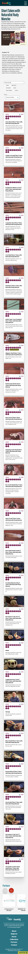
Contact (14, 945)
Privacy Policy (17, 950)
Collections (14, 939)
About (14, 931)
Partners (14, 5)
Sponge (7, 711)
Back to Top (22, 952)
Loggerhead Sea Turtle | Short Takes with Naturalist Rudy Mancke (13, 681)
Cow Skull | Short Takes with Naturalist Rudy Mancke (13, 255)
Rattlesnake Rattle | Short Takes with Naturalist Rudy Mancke (13, 385)
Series (14, 937)
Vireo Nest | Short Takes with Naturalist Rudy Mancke (13, 122)
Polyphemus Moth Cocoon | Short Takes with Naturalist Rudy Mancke (13, 189)
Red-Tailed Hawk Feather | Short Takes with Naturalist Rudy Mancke (13, 552)
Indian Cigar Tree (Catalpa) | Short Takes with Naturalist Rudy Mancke (13, 321)
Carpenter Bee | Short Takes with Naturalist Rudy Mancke (13, 223)
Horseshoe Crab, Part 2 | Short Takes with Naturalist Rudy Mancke (13, 618)
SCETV (9, 919)
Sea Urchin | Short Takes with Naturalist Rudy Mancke (13, 803)
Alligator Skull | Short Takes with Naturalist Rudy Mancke (13, 353)
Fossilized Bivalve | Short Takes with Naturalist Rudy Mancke (13, 584)
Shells (7, 650)
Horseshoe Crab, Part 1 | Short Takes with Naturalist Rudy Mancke (13, 836)
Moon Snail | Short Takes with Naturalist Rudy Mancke (13, 741)
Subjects (14, 934)
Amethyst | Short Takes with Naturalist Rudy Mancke (13, 286)
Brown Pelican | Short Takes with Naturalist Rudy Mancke (13, 772)
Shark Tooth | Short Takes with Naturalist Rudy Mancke (13, 519)
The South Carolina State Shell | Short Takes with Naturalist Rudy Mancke (12, 868)
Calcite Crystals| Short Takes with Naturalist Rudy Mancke (14, 156)
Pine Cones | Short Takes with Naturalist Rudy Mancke (13, 418)
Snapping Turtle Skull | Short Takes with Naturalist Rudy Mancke (13, 451)
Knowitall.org (6, 3)
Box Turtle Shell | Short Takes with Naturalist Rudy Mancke (13, 485)
